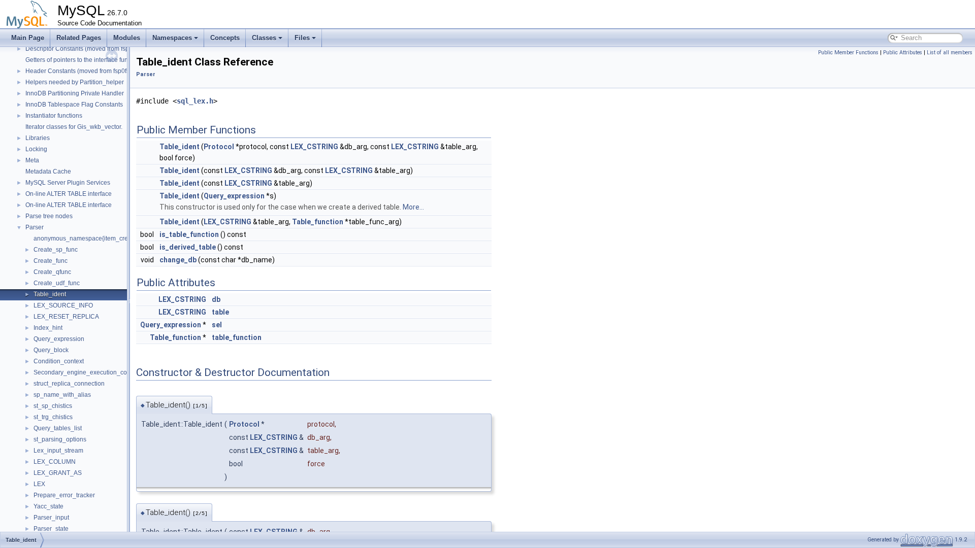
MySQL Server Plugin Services (67, 182)
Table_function (317, 222)
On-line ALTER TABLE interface (68, 193)
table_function (237, 337)
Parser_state (51, 528)
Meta (32, 160)
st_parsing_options (60, 439)
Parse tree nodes (49, 216)
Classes (264, 38)
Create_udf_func (57, 283)
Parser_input (51, 517)
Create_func (51, 260)
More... (413, 207)
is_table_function (189, 234)
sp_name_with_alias (62, 394)
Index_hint (48, 327)
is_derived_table (187, 247)
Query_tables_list (58, 428)
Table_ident (50, 294)
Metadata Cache (48, 171)
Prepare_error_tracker (64, 495)
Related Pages (78, 38)
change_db (178, 260)
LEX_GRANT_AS (58, 472)
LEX (39, 484)
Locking (36, 149)
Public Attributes (902, 52)
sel (217, 325)
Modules (126, 38)
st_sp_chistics (53, 405)
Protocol (219, 147)
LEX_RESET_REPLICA (66, 316)
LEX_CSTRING (314, 147)
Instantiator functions (53, 115)
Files (302, 38)
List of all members (949, 52)
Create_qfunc (52, 272)
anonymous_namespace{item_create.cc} (90, 238)
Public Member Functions (848, 52)
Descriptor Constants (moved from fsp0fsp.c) (86, 48)
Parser (34, 227)
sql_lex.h (195, 101)
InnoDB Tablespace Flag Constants (74, 104)
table (220, 312)
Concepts (225, 38)
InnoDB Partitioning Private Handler (74, 93)
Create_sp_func (56, 249)
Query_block (51, 350)
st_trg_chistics (53, 417)
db (216, 299)
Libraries (37, 138)
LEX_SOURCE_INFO (63, 305)
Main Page (27, 38)
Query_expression (59, 338)
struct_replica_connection (69, 383)
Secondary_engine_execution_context (87, 372)
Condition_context (59, 361)
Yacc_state (48, 506)
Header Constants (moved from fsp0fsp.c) (82, 71)
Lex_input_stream (58, 450)
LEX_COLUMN (55, 461)
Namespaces (172, 38)
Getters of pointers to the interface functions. (85, 59)
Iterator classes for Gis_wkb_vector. (73, 126)
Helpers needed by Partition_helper (74, 82)
